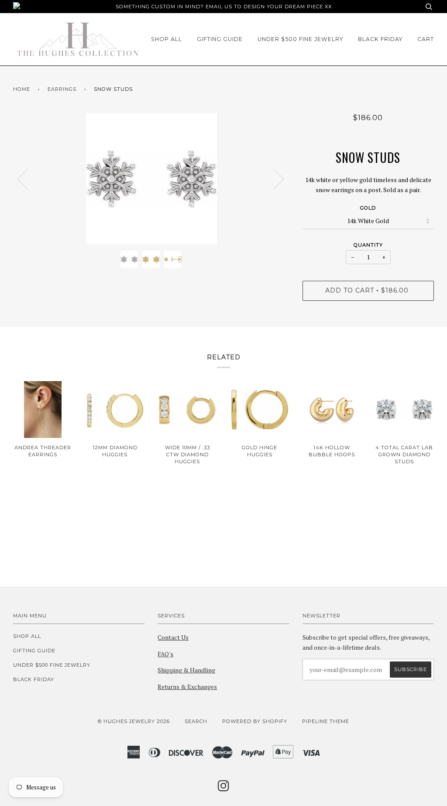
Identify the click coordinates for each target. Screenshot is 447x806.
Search (196, 721)
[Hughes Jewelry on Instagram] (224, 788)
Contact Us (173, 637)
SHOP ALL (166, 39)
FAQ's (165, 654)
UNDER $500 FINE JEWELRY (300, 39)
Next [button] (273, 178)
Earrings (62, 89)
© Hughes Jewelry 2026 (134, 721)
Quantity (368, 245)
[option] (151, 178)
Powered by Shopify (254, 721)
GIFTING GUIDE (220, 39)
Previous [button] (28, 178)
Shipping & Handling (186, 670)
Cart (425, 39)
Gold (368, 208)
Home (21, 89)
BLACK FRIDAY (380, 39)
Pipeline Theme (325, 721)
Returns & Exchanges (187, 686)
